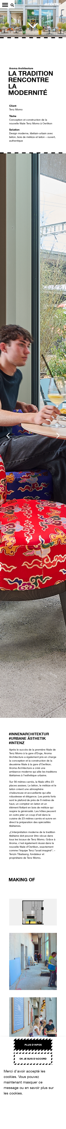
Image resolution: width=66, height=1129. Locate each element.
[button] (8, 435)
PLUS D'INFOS (33, 1044)
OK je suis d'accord (33, 1058)
